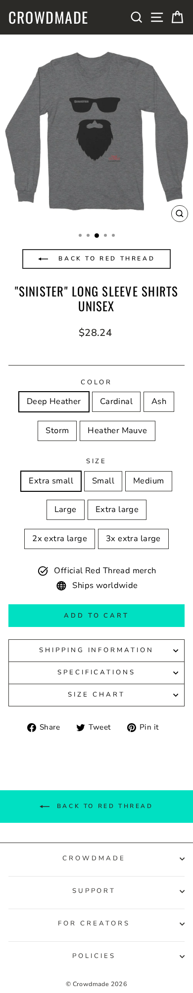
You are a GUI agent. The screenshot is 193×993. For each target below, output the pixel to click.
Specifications (96, 672)
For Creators (94, 923)
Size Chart (96, 694)
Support (94, 890)
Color (97, 382)
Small (103, 480)
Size (96, 461)
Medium (148, 480)
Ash (158, 401)
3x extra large (133, 538)
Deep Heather (54, 401)
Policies (94, 956)
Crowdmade (48, 17)
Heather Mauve (117, 430)
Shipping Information (96, 650)
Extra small (51, 480)
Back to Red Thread (105, 258)
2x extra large (59, 538)
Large (65, 509)
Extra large (117, 509)
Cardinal (116, 401)
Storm (57, 430)
